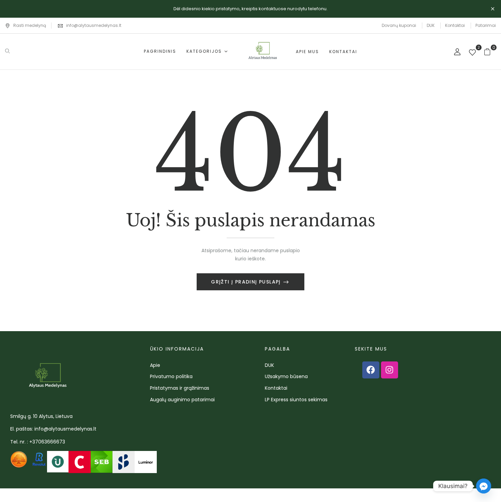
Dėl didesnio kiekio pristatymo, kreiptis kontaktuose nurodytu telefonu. (250, 8)
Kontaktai (455, 25)
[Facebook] (370, 369)
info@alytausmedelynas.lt (93, 25)
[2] (472, 53)
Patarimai (485, 25)
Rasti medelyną (29, 25)
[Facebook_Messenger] (483, 486)
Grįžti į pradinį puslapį (247, 281)
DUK (431, 25)
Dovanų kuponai (399, 25)
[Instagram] (389, 369)
